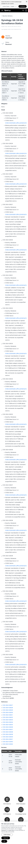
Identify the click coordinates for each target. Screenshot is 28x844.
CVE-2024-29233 (8, 719)
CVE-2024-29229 (8, 710)
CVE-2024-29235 (8, 724)
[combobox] (9, 6)
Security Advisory (7, 16)
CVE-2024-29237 (8, 729)
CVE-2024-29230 (8, 712)
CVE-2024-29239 (8, 734)
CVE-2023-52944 (8, 744)
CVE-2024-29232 (8, 717)
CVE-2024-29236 (8, 727)
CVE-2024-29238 (8, 732)
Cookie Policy (11, 830)
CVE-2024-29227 (8, 705)
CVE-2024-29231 (8, 715)
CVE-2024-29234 (8, 722)
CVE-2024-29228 (8, 707)
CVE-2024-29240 (8, 736)
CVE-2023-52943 (8, 741)
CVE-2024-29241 (8, 739)
